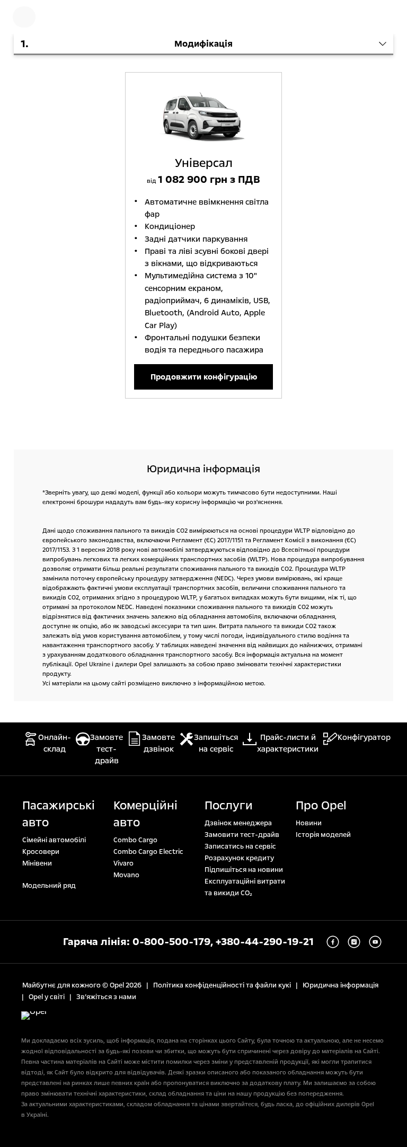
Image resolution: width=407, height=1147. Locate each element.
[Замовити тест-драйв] (351, 16)
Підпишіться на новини (244, 870)
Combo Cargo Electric (148, 852)
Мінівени (37, 863)
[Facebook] (332, 941)
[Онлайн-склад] (60, 16)
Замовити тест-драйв (242, 835)
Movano (126, 875)
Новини (309, 823)
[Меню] (24, 17)
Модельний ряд (49, 885)
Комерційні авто (145, 814)
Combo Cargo (135, 840)
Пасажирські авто (58, 814)
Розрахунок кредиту (239, 858)
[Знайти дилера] (385, 16)
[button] (203, 44)
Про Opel (321, 806)
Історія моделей (323, 835)
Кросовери (40, 852)
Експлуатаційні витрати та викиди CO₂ (245, 887)
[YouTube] (375, 941)
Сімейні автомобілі (54, 840)
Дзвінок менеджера (238, 823)
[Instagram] (354, 941)
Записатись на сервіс (240, 846)
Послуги (229, 806)
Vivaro (123, 863)
